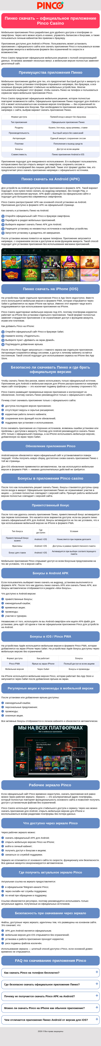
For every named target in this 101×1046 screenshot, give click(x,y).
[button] (96, 887)
